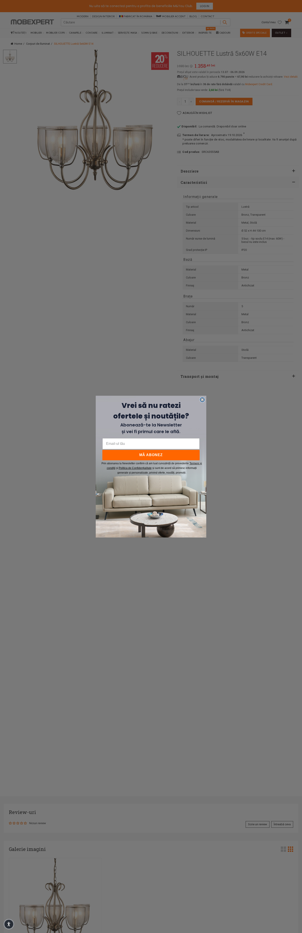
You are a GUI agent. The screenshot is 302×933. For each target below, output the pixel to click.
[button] (9, 924)
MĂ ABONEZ (151, 455)
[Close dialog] (202, 399)
